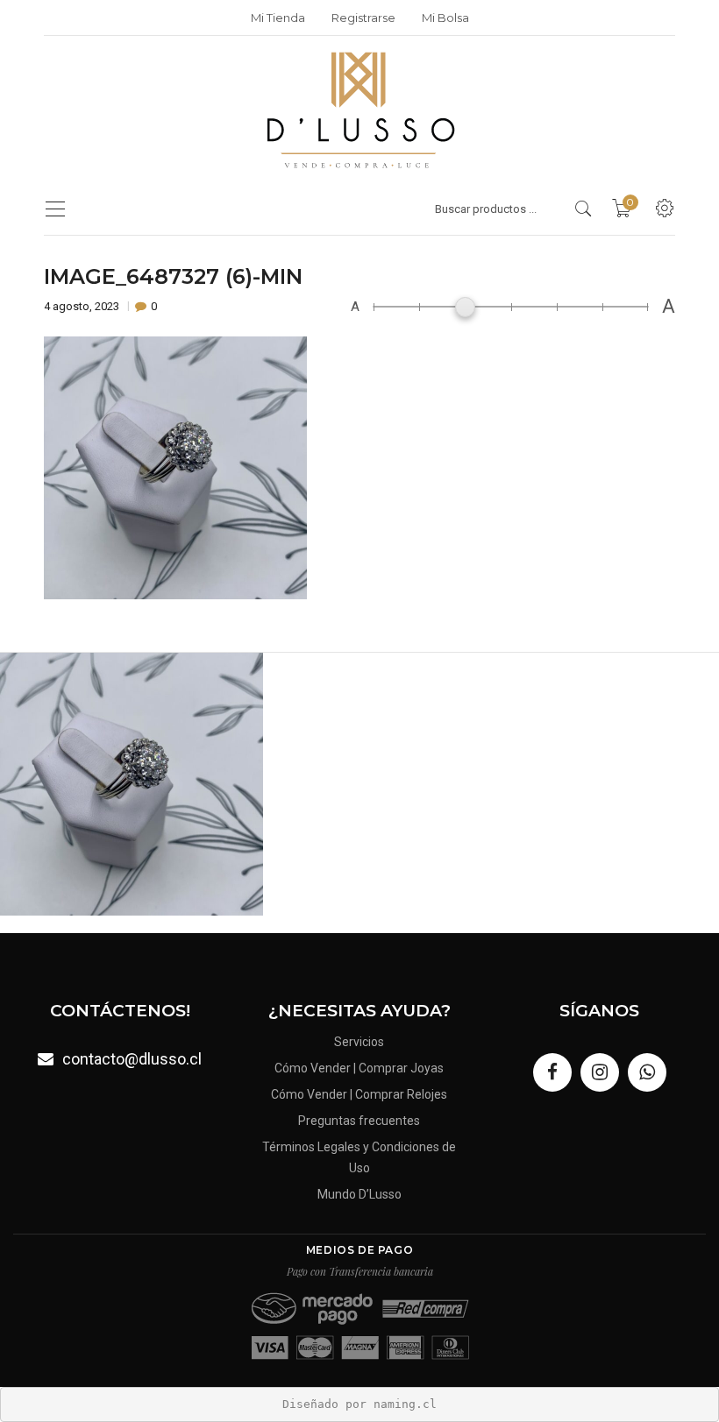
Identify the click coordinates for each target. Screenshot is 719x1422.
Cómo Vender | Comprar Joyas (359, 1068)
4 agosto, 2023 (83, 306)
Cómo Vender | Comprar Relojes (359, 1094)
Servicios (359, 1042)
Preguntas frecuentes (359, 1121)
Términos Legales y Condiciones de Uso (359, 1157)
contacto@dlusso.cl (132, 1059)
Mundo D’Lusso (359, 1194)
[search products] (583, 208)
